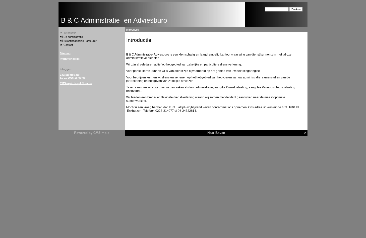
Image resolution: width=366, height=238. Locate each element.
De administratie (73, 36)
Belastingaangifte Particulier (80, 40)
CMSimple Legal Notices (76, 83)
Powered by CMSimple (91, 133)
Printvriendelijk (69, 58)
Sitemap (65, 53)
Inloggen (65, 69)
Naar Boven (216, 133)
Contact (68, 44)
